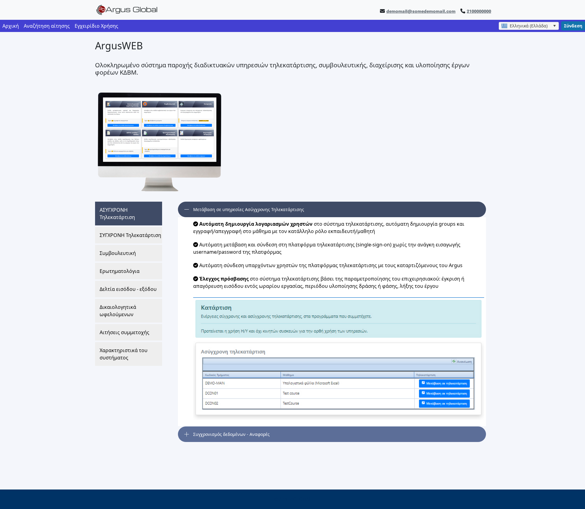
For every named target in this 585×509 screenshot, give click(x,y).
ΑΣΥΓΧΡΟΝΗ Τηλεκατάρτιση (117, 214)
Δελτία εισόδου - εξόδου (128, 289)
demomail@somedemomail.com (421, 11)
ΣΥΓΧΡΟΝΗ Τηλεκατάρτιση (130, 235)
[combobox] (529, 26)
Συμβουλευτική (118, 253)
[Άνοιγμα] (554, 26)
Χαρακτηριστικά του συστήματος (123, 354)
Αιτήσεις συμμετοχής (124, 332)
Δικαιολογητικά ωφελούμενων (118, 311)
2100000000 (479, 11)
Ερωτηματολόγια (120, 271)
